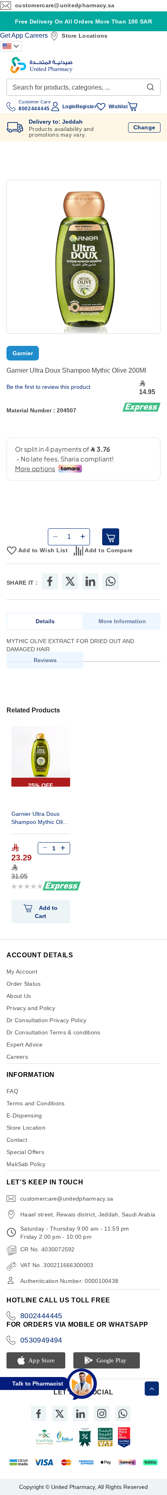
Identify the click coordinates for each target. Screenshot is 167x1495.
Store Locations (84, 35)
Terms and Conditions (35, 1110)
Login (68, 106)
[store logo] (41, 65)
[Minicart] (132, 107)
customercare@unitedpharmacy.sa (64, 5)
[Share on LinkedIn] (90, 589)
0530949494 (41, 1347)
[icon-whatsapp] (123, 1421)
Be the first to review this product (48, 387)
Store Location (25, 1135)
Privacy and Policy (30, 1015)
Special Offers (25, 1159)
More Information (122, 628)
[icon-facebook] (38, 1421)
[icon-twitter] (59, 1421)
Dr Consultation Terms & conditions (53, 1039)
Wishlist (118, 106)
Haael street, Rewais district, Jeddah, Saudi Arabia (87, 1221)
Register (86, 106)
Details (45, 628)
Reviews (45, 667)
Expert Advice (24, 1052)
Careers (36, 35)
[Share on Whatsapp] (111, 589)
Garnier (23, 353)
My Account (21, 979)
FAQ (12, 1098)
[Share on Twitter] (70, 589)
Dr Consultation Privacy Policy (46, 1027)
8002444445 (41, 1323)
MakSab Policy (26, 1171)
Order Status (23, 991)
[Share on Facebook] (50, 589)
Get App (11, 35)
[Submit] (150, 85)
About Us (18, 1003)
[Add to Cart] (110, 544)
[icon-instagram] (101, 1421)
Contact (16, 1147)
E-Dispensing (24, 1123)
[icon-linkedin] (80, 1421)
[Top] (152, 1388)
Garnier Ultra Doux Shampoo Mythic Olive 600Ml (40, 826)
